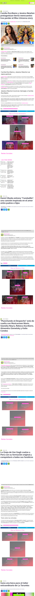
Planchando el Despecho (5, 334)
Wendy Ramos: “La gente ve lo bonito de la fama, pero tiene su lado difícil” (17, 133)
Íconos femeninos (5, 11)
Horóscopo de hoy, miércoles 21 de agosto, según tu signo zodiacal (10, 176)
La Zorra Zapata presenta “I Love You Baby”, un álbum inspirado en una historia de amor (10, 406)
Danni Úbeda (5, 263)
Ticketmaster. (12, 335)
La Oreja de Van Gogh (6, 525)
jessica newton (6, 108)
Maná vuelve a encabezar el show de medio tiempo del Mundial (10, 300)
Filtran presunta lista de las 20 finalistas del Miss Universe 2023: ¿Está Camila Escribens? (6, 60)
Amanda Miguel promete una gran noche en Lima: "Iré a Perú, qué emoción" (17, 287)
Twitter (27, 265)
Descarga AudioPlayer (17, 0)
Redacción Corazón (7, 361)
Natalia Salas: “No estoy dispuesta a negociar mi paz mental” (9, 146)
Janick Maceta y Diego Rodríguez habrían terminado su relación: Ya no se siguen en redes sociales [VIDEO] (23, 67)
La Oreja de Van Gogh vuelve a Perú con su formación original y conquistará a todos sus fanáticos (10, 274)
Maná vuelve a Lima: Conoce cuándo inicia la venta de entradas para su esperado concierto (25, 562)
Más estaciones (22, 0)
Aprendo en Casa (12, 0)
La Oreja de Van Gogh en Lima (14, 525)
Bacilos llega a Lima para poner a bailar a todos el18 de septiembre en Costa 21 (25, 300)
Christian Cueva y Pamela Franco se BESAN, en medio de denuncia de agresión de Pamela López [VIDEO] (10, 172)
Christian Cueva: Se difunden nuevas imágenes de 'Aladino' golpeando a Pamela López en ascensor (10, 181)
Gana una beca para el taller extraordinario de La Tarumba (25, 274)
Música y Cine (9, 271)
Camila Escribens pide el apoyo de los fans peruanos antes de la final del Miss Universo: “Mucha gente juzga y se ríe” (24, 60)
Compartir (9, 265)
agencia (15, 108)
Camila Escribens (13, 21)
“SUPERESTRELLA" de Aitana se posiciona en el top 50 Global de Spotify (25, 120)
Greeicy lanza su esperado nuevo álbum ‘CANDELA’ (25, 145)
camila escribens (10, 108)
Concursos (25, 272)
